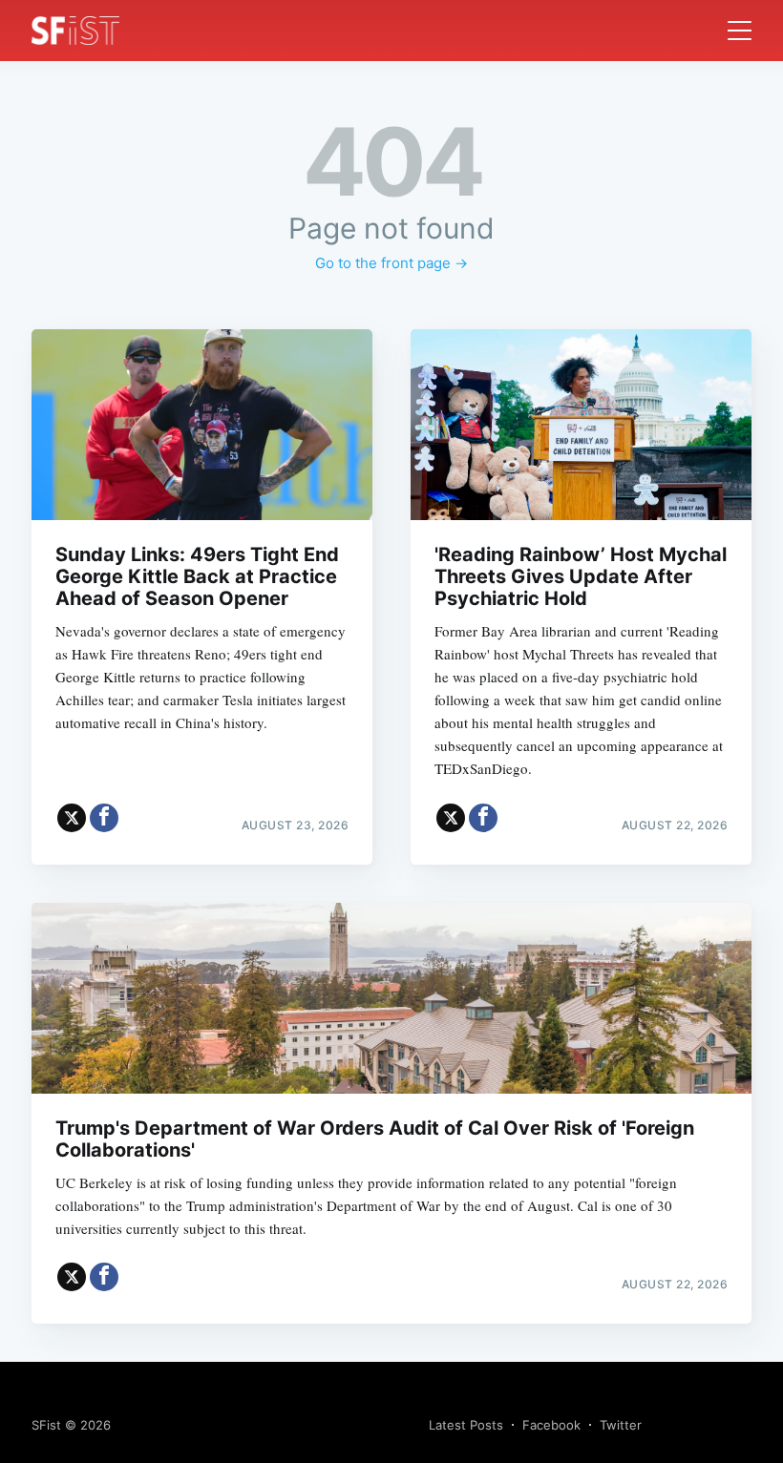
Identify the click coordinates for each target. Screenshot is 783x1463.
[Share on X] (71, 818)
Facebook (551, 1424)
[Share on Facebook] (104, 818)
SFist (46, 1424)
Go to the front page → (391, 263)
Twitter (621, 1424)
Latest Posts (466, 1424)
